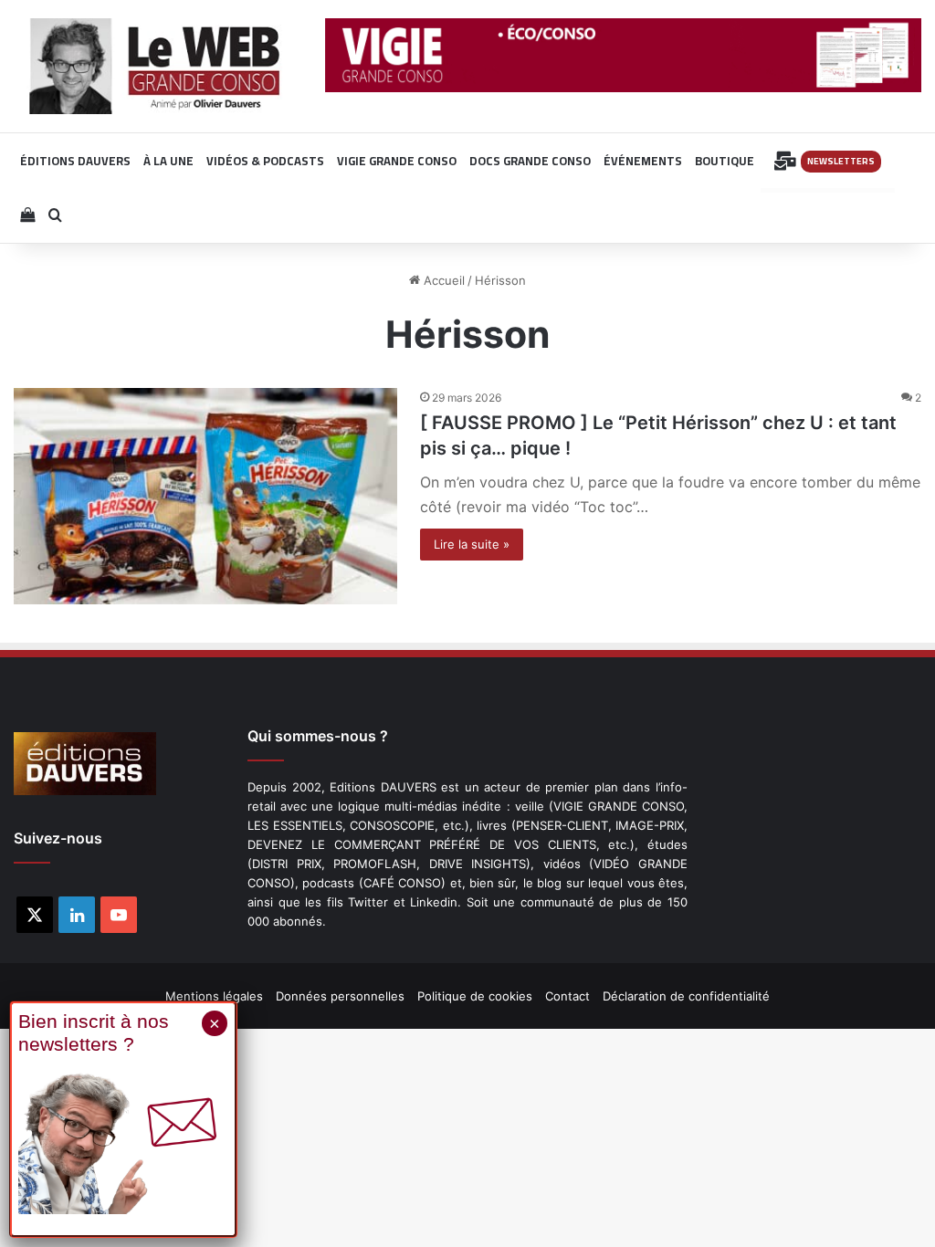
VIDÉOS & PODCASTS (265, 161)
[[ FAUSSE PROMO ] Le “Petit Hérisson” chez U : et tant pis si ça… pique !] (205, 496)
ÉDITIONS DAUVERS (75, 161)
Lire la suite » (472, 544)
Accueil (442, 280)
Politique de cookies (474, 996)
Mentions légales (214, 996)
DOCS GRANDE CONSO (530, 161)
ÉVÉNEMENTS (643, 161)
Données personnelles (340, 996)
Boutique (724, 161)
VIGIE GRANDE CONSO (397, 161)
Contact (567, 996)
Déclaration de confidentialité (686, 996)
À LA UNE (168, 161)
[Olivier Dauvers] (156, 66)
